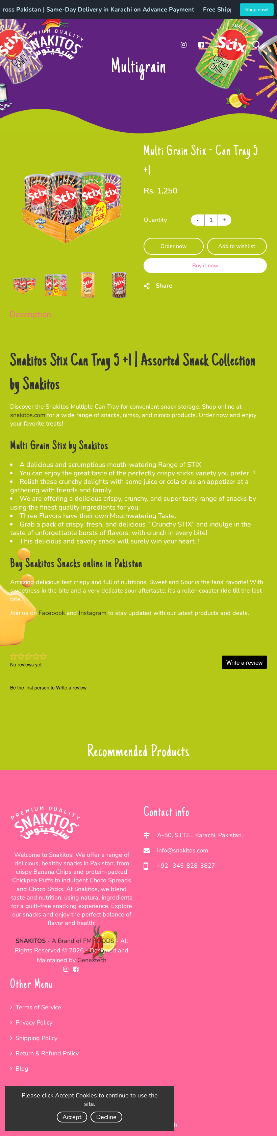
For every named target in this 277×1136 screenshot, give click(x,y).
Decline (106, 1117)
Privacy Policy (34, 1022)
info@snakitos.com (182, 850)
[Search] (256, 45)
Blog (22, 1069)
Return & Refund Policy (47, 1053)
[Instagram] (183, 45)
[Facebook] (201, 45)
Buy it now (205, 265)
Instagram (93, 613)
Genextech (91, 960)
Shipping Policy (36, 1038)
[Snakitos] (52, 44)
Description (30, 314)
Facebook (53, 613)
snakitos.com (27, 415)
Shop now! (256, 9)
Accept (71, 1117)
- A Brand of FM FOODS (65, 941)
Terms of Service (38, 1007)
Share (164, 286)
